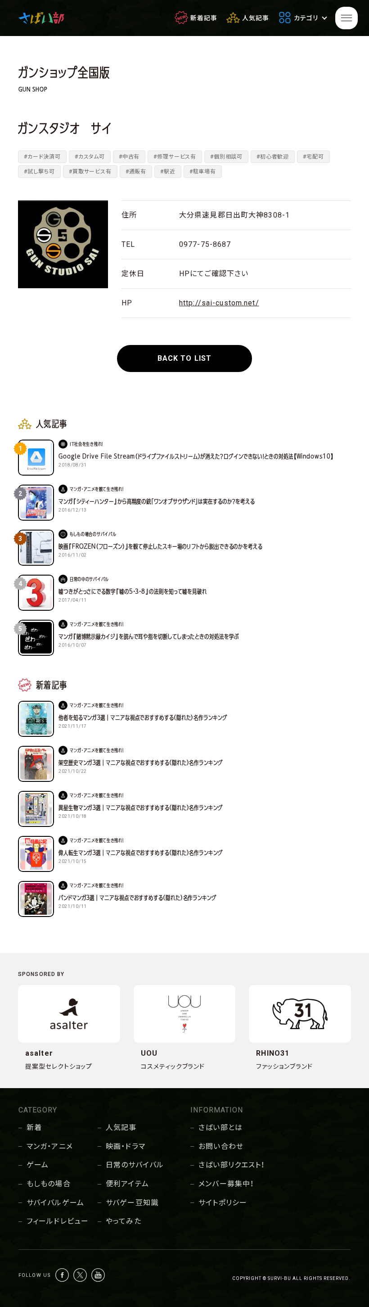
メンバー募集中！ (226, 1184)
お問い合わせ (220, 1146)
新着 (34, 1127)
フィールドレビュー (58, 1221)
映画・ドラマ (125, 1146)
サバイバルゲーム (55, 1202)
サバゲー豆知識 (132, 1202)
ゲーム (38, 1165)
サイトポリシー (222, 1202)
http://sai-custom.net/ (219, 303)
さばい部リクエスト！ (231, 1165)
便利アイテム (127, 1184)
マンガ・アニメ (50, 1146)
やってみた (123, 1221)
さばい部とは (220, 1127)
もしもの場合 (49, 1184)
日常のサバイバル (135, 1165)
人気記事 (121, 1127)
